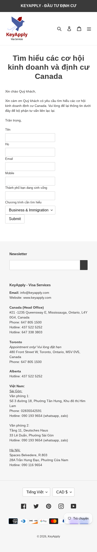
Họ (7, 144)
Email (9, 159)
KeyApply (54, 536)
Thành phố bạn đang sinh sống (26, 187)
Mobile (9, 173)
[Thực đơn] (89, 29)
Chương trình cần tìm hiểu (23, 202)
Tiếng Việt (34, 492)
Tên (7, 129)
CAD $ (62, 492)
